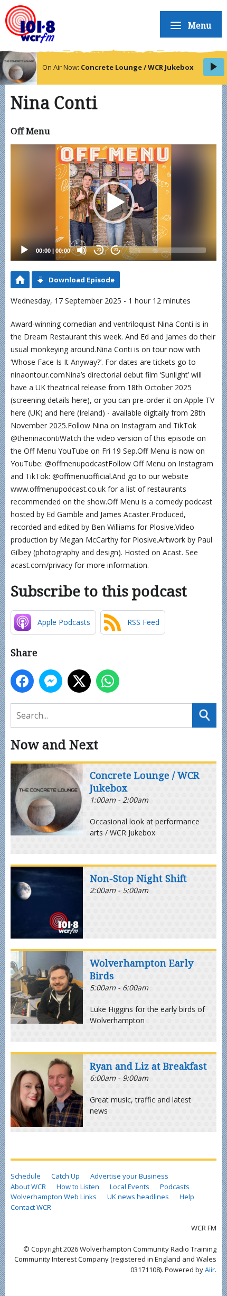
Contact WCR (31, 1207)
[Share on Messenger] (50, 681)
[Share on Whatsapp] (107, 681)
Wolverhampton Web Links (54, 1196)
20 (99, 249)
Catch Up (65, 1176)
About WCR (28, 1186)
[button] (113, 202)
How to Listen (77, 1186)
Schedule (26, 1176)
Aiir (210, 1269)
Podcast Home (20, 279)
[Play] (24, 250)
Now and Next (54, 744)
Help (186, 1196)
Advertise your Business (129, 1176)
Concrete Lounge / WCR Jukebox (137, 67)
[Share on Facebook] (22, 681)
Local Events (129, 1186)
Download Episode (82, 279)
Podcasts (175, 1186)
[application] (113, 202)
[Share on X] (79, 681)
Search (204, 715)
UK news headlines (138, 1196)
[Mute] (82, 250)
